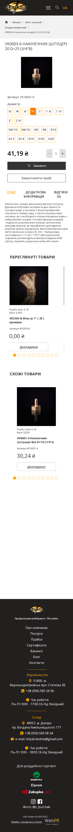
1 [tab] (14, 478)
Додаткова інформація (35, 194)
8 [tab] (47, 478)
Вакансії (36, 651)
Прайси (36, 639)
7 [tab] (42, 478)
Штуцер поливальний (15, 27)
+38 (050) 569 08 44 (39, 733)
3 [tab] (24, 478)
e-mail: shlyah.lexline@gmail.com (38, 739)
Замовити (39, 165)
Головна (6, 22)
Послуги (36, 633)
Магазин (17, 22)
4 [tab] (28, 478)
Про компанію (37, 628)
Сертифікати (36, 645)
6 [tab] (38, 478)
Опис (11, 192)
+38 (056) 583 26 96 (40, 691)
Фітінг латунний (33, 22)
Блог (36, 657)
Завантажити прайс (36, 178)
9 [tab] (52, 478)
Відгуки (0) (61, 194)
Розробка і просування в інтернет (26, 822)
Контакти (36, 663)
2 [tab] (19, 478)
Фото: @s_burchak (36, 807)
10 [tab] (56, 478)
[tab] (11, 194)
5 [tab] (33, 478)
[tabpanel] (36, 428)
